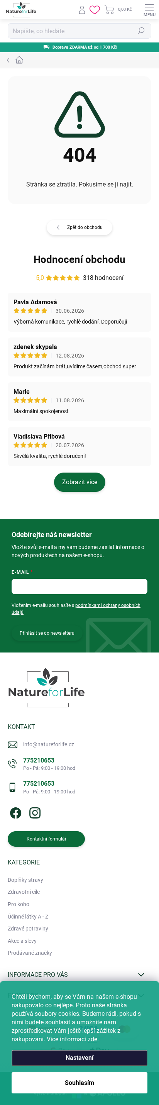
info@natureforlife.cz (48, 744)
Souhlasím (79, 1082)
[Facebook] (14, 812)
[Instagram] (34, 812)
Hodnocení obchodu (79, 259)
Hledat (141, 31)
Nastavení (79, 1057)
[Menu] (149, 9)
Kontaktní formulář (46, 839)
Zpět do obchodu (85, 227)
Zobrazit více (79, 482)
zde (92, 1039)
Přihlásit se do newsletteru (47, 633)
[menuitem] (25, 880)
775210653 (49, 764)
